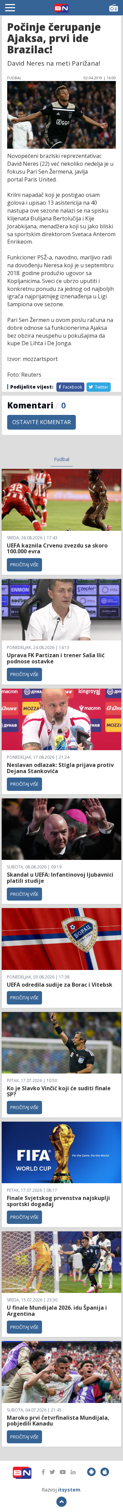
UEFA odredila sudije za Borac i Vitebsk (59, 984)
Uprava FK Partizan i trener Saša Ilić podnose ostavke (56, 658)
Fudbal (61, 459)
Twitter (101, 387)
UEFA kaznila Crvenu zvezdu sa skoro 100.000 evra (57, 548)
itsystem (69, 1489)
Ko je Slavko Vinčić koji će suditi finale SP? (59, 1091)
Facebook (72, 387)
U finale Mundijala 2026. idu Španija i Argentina (57, 1311)
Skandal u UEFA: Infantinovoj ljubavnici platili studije (60, 878)
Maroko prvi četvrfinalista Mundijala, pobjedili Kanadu (58, 1421)
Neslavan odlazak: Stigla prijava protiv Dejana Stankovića (60, 768)
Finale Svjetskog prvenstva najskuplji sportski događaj (58, 1201)
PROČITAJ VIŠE (24, 565)
